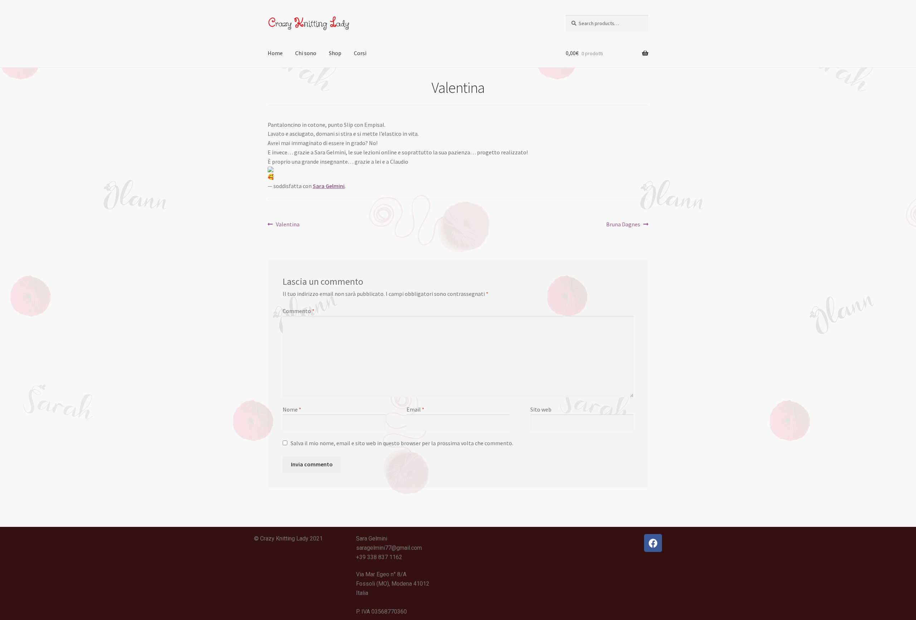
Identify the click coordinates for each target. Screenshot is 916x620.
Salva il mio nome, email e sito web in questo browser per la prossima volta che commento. (402, 443)
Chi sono (305, 53)
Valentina (287, 224)
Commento (299, 310)
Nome (292, 409)
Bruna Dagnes (623, 224)
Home (275, 53)
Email (415, 409)
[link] (329, 185)
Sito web (540, 409)
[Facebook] (653, 543)
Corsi (360, 53)
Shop (335, 53)
